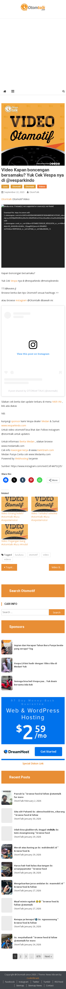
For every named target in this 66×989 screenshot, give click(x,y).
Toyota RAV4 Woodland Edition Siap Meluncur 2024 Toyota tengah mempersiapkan (11, 567)
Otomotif (16, 186)
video (46, 554)
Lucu (5, 186)
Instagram (23, 981)
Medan (45, 421)
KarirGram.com (45, 450)
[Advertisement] (33, 53)
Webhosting (21, 458)
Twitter (36, 981)
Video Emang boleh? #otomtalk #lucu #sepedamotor (12, 517)
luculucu (19, 554)
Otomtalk (30, 186)
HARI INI (56, 401)
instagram (21, 300)
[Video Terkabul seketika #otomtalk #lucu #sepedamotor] (44, 504)
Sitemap (20, 985)
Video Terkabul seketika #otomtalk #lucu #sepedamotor (44, 517)
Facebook (10, 981)
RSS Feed (59, 981)
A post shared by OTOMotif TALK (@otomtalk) (33, 390)
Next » (48, 956)
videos (7, 559)
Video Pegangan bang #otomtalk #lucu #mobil (14, 542)
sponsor (15, 421)
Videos (42, 186)
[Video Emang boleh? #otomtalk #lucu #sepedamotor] (14, 504)
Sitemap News (35, 985)
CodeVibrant (33, 978)
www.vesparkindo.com (13, 425)
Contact (49, 985)
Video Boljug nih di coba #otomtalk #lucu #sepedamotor (58, 567)
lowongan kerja (19, 450)
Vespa (14, 280)
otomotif (33, 554)
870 (39, 956)
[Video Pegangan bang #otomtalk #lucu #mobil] (14, 531)
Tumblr (46, 981)
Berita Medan (26, 441)
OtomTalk (34, 192)
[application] (33, 236)
